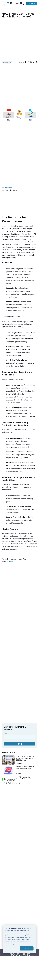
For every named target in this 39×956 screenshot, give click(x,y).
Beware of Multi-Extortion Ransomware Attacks (25, 767)
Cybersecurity (7, 62)
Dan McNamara (7, 187)
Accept (27, 948)
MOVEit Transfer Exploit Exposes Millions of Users (24, 778)
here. (11, 561)
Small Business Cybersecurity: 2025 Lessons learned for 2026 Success (26, 758)
